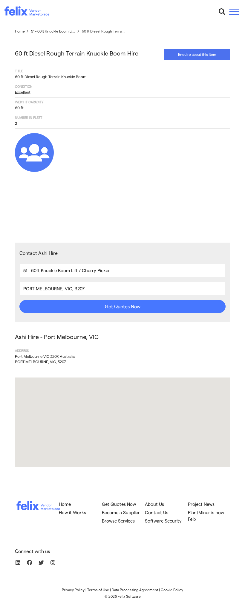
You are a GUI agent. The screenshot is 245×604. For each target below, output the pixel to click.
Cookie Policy (172, 590)
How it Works (72, 512)
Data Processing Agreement (135, 590)
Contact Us (156, 512)
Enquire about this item (197, 54)
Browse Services (118, 520)
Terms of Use (98, 590)
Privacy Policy (73, 590)
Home (65, 504)
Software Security (163, 520)
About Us (154, 504)
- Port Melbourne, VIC (57, 336)
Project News (201, 504)
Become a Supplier (121, 512)
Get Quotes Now (122, 306)
